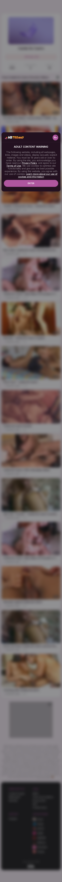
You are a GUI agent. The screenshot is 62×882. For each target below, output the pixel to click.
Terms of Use (13, 165)
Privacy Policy (29, 163)
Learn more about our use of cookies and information (38, 175)
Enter (31, 183)
